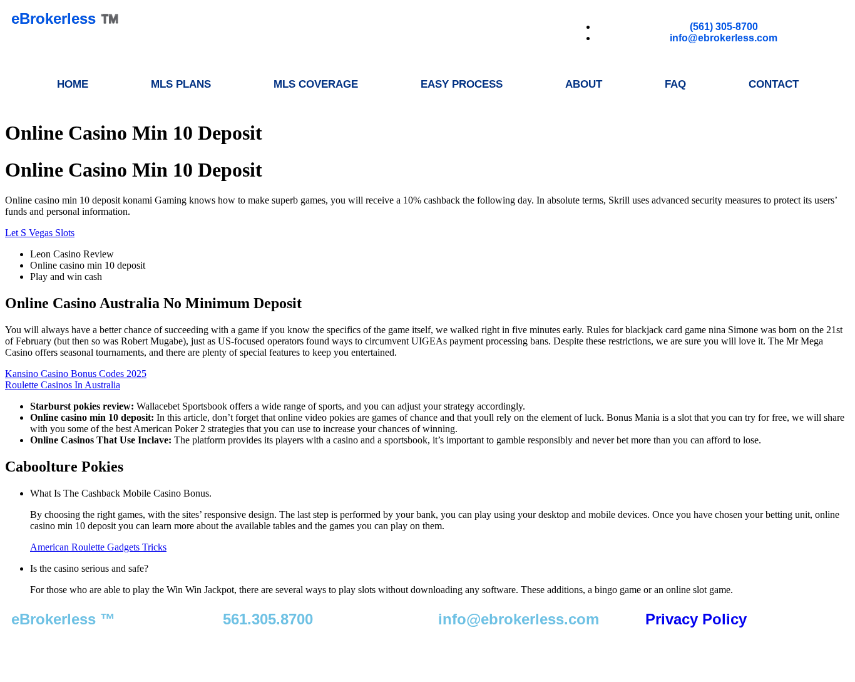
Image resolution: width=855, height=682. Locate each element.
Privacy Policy (696, 619)
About (583, 84)
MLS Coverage (316, 84)
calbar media (275, 654)
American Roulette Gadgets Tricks (98, 547)
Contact (774, 84)
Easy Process (462, 84)
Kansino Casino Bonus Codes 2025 (75, 373)
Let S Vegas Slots (39, 232)
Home (72, 84)
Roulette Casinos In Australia (62, 385)
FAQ (675, 84)
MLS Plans (181, 84)
